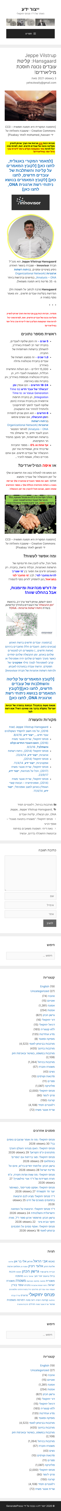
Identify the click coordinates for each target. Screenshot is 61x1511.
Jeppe (14, 809)
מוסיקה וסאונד (47, 1038)
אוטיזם (51, 1000)
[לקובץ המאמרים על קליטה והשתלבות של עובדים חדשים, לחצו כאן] (31, 172)
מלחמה (36, 1281)
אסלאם (16, 1266)
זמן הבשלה (42, 814)
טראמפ (46, 1276)
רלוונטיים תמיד (26, 804)
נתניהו (27, 1285)
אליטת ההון (49, 1266)
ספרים (51, 1081)
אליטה (10, 1262)
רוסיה (38, 1300)
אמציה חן (24, 1266)
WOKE (51, 1261)
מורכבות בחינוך (46, 1048)
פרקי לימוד (49, 1095)
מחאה (42, 1281)
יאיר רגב (38, 1276)
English (44, 986)
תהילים (32, 1304)
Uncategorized (39, 991)
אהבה (51, 996)
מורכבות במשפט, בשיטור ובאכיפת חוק (33, 1053)
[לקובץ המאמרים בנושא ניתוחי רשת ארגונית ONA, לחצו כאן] (29, 184)
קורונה (51, 1100)
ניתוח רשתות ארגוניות (39, 1285)
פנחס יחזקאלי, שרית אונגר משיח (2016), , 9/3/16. (29, 743)
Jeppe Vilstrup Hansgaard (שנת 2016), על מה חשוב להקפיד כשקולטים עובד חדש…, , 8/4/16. (26, 730)
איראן (30, 1261)
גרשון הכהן (49, 1015)
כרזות (26, 1276)
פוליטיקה (50, 1085)
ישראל (31, 1276)
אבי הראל (40, 1261)
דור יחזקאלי (48, 1019)
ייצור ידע (30, 9)
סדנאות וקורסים (46, 1076)
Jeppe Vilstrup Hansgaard (35, 809)
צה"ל (18, 1295)
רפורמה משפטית (16, 1299)
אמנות (51, 1010)
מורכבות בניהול (44, 804)
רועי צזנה (30, 1299)
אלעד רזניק (35, 1266)
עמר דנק (42, 1289)
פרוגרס (24, 1295)
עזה (47, 1289)
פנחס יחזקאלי (47, 1090)
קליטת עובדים (27, 814)
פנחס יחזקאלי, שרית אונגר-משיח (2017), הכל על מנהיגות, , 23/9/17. (28, 770)
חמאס (18, 1272)
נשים (52, 1071)
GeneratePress (14, 1505)
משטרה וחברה (47, 1066)
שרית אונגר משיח (45, 1109)
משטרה (20, 1281)
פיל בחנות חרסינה (24, 1289)
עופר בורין (17, 1285)
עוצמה (52, 1289)
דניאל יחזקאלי (47, 1024)
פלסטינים (13, 1289)
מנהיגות (30, 1281)
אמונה (51, 1005)
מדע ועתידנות (47, 1034)
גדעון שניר (44, 1272)
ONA (53, 814)
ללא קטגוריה (48, 1029)
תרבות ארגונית (22, 1304)
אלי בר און (20, 1261)
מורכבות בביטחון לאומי (42, 1043)
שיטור (52, 1304)
